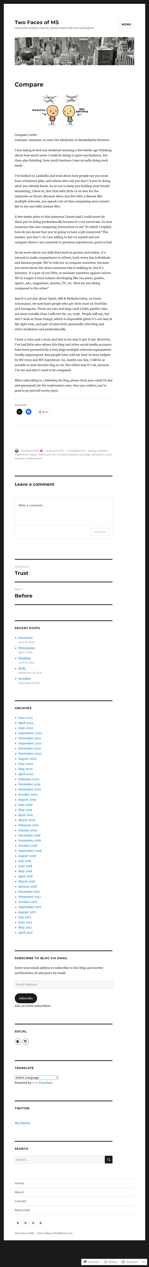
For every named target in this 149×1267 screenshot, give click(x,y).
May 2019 (25, 810)
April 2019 (25, 815)
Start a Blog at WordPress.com (54, 1233)
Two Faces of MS (37, 22)
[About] (25, 1223)
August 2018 (27, 856)
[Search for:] (60, 1159)
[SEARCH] (108, 1159)
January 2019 (27, 830)
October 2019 (27, 794)
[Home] (18, 1223)
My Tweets (22, 1123)
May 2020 (25, 769)
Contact (21, 1201)
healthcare (44, 454)
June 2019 (25, 804)
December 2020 (29, 748)
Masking (24, 658)
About (19, 1192)
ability (92, 450)
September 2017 (29, 907)
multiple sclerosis (67, 454)
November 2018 (29, 840)
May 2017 (25, 927)
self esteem (98, 454)
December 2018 (29, 835)
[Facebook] (18, 1041)
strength (20, 458)
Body (22, 668)
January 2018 (27, 886)
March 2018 (26, 881)
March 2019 (26, 820)
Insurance (25, 638)
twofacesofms (34, 458)
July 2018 (24, 861)
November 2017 (29, 897)
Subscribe (26, 998)
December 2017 (29, 891)
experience (21, 454)
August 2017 (27, 912)
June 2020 (25, 764)
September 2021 (30, 743)
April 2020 (25, 774)
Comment (100, 531)
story (109, 454)
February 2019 (28, 825)
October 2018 (27, 845)
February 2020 (28, 779)
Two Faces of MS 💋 (31, 450)
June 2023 (25, 728)
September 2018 (30, 851)
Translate (46, 1083)
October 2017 (27, 902)
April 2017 (25, 932)
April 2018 (25, 876)
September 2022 (30, 733)
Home (19, 1183)
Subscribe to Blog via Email (41, 958)
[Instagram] (25, 1041)
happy (33, 454)
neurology (84, 454)
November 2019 (29, 789)
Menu (127, 24)
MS (53, 454)
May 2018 (25, 871)
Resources (22, 1210)
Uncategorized (76, 450)
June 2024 (25, 718)
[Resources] (41, 1223)
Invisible (24, 678)
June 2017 (25, 922)
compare (102, 450)
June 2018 (25, 866)
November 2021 (29, 738)
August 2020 (27, 758)
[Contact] (33, 1223)
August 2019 (27, 799)
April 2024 (25, 723)
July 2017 (24, 917)
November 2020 (29, 753)
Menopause (26, 648)
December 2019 (29, 784)
